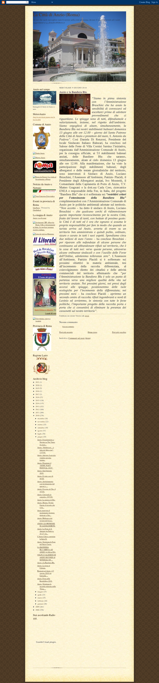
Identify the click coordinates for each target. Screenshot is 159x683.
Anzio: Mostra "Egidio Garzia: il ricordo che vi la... (46, 505)
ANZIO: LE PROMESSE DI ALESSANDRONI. (46, 524)
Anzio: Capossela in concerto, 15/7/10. (45, 495)
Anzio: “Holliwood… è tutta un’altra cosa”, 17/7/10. (45, 449)
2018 (38, 391)
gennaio (41, 604)
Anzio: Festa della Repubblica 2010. (44, 579)
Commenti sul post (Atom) (79, 338)
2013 (38, 406)
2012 (38, 409)
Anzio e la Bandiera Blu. (46, 562)
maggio (40, 591)
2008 (38, 610)
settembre (41, 427)
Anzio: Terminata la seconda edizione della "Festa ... (46, 586)
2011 (38, 412)
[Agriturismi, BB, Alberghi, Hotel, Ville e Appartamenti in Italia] (44, 229)
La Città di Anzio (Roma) (56, 14)
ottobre (40, 424)
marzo (40, 597)
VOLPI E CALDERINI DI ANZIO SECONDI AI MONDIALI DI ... (46, 557)
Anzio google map (39, 218)
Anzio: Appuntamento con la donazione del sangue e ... (46, 483)
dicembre (41, 418)
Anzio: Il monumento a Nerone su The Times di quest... (46, 442)
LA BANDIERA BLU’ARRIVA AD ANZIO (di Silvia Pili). (46, 549)
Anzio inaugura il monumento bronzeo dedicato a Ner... (46, 512)
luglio (40, 434)
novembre (41, 421)
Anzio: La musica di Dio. (46, 500)
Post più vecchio (119, 332)
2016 (38, 397)
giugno (40, 436)
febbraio (41, 601)
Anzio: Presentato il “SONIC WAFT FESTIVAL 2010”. (45, 465)
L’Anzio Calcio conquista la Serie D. (46, 537)
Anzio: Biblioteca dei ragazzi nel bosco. (44, 519)
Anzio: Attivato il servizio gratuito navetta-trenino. (46, 457)
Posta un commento (68, 327)
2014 (38, 403)
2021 (38, 382)
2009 (38, 607)
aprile (40, 595)
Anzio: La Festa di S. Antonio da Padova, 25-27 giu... (45, 531)
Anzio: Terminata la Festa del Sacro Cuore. (46, 543)
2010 (38, 415)
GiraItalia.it (37, 210)
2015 (38, 400)
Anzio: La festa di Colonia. (43, 566)
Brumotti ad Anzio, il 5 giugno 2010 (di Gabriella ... (45, 573)
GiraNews (36, 208)
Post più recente (66, 332)
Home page (92, 332)
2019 (38, 388)
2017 (38, 394)
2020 (38, 385)
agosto (40, 430)
